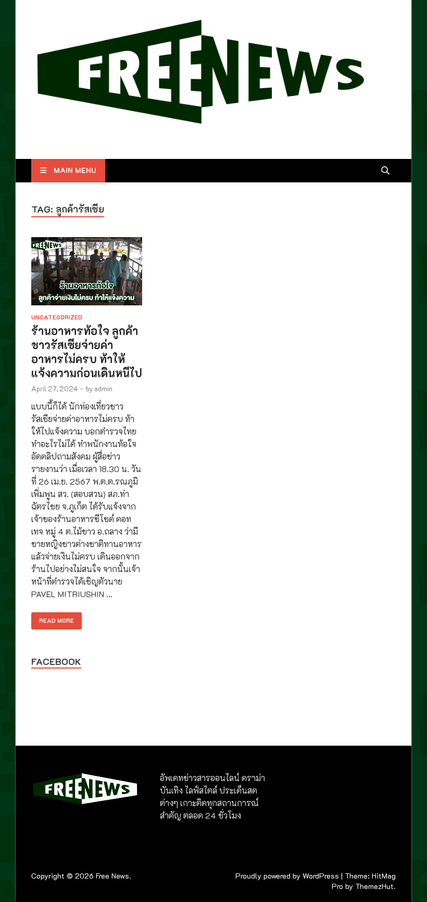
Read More (52, 618)
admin (103, 388)
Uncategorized (56, 317)
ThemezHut (374, 886)
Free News (112, 876)
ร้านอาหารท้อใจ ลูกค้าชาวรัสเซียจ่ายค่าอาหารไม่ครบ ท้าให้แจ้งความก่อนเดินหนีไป (86, 352)
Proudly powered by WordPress (287, 876)
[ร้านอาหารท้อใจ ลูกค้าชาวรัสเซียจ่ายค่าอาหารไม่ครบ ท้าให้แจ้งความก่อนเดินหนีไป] (86, 273)
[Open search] (385, 171)
